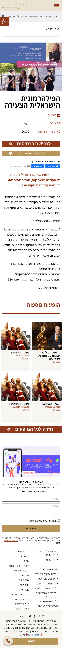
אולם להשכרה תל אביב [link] (47, 583)
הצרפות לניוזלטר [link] (21, 570)
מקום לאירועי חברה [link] (49, 569)
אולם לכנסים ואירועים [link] (48, 601)
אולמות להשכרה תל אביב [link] (46, 588)
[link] (4, 21)
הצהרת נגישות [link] (22, 608)
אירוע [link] (49, 29)
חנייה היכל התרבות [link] (20, 594)
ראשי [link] (56, 29)
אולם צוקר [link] (24, 580)
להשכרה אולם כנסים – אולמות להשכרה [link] (47, 553)
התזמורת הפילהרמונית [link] (18, 565)
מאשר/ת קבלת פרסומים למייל (43, 520)
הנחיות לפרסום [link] (21, 604)
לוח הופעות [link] (23, 551)
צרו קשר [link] (25, 575)
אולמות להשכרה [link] (50, 559)
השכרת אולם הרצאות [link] (48, 606)
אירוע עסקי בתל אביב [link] (48, 578)
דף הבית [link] (25, 556)
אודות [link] (26, 561)
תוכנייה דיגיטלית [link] (21, 599)
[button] (56, 5)
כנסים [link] (55, 564)
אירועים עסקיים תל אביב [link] (46, 574)
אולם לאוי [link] (24, 584)
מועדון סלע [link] (24, 589)
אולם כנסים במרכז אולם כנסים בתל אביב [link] (47, 594)
